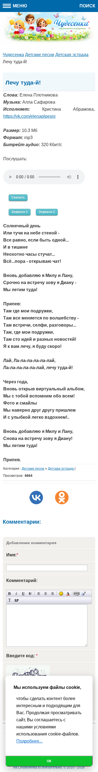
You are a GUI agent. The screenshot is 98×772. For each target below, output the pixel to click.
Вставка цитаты (83, 593)
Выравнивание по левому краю (39, 593)
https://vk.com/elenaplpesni (29, 116)
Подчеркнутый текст (23, 593)
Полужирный (10, 593)
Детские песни (33, 469)
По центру (45, 593)
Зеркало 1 (19, 212)
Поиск (87, 6)
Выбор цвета (68, 593)
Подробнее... (29, 741)
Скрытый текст (77, 593)
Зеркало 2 (47, 212)
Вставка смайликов (61, 593)
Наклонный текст (16, 593)
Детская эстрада (61, 469)
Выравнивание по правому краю (52, 593)
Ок (49, 761)
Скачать (18, 197)
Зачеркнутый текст (30, 593)
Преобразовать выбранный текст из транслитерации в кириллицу (10, 600)
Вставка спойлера (16, 600)
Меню (19, 6)
